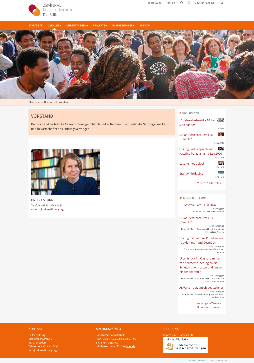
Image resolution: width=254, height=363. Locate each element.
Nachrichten (190, 113)
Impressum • (156, 2)
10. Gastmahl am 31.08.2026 (197, 205)
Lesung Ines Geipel (191, 163)
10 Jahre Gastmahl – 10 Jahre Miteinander (198, 122)
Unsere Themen (76, 25)
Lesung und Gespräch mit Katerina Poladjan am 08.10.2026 (200, 151)
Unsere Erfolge (122, 25)
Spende (130, 346)
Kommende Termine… (210, 307)
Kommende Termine (195, 198)
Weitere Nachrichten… (210, 183)
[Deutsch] (51, 10)
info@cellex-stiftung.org (43, 350)
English (210, 2)
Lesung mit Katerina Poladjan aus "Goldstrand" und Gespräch (201, 240)
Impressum (169, 335)
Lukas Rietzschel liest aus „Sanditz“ (196, 137)
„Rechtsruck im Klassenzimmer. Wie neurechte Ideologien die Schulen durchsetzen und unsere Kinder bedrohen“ (201, 265)
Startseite (36, 25)
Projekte (99, 25)
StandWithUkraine (191, 173)
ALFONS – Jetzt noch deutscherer (201, 288)
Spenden (144, 25)
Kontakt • (172, 2)
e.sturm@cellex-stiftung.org (47, 209)
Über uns (53, 25)
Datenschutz (186, 335)
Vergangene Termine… (210, 303)
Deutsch (199, 2)
